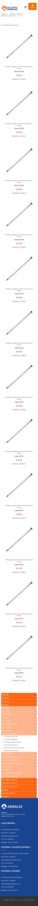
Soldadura (5, 796)
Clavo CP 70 (19, 619)
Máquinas (5, 790)
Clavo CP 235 (19, 185)
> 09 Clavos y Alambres (10, 734)
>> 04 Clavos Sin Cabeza (10, 745)
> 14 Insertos (6, 766)
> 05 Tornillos (6, 721)
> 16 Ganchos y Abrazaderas (11, 773)
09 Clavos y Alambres (16, 14)
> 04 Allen (5, 718)
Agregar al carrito (19, 79)
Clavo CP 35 (19, 402)
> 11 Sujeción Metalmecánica (11, 757)
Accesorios (5, 698)
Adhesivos (5, 701)
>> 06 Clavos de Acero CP (10, 750)
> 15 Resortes (6, 770)
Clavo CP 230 (19, 128)
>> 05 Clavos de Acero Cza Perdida (13, 747)
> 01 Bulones (6, 708)
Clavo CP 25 (19, 294)
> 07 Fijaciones (7, 727)
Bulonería (4, 14)
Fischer (19, 68)
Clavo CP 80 (19, 673)
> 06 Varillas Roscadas (9, 724)
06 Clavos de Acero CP (8, 16)
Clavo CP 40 (19, 456)
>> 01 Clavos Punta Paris (10, 736)
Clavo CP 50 (19, 510)
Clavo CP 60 (19, 564)
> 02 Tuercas (6, 711)
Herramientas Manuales (10, 786)
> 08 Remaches (7, 730)
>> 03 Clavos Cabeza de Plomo (12, 742)
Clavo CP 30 (19, 348)
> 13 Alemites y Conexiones (11, 763)
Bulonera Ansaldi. (19, 900)
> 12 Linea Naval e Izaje (10, 760)
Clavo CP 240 (19, 239)
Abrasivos (5, 695)
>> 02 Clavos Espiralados (10, 739)
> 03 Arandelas (7, 714)
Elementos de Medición (10, 780)
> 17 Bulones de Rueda (10, 776)
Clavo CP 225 (19, 71)
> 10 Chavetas (7, 753)
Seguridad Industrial (8, 793)
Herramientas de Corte (9, 783)
